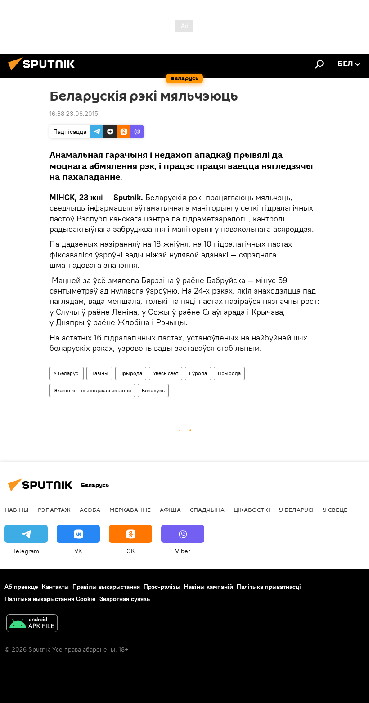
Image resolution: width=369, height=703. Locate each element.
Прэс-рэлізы (162, 587)
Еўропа (198, 373)
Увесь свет (165, 373)
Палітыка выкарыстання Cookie (50, 599)
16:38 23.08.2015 (74, 114)
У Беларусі (67, 373)
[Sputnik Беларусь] (44, 72)
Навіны (99, 373)
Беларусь (153, 390)
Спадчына (207, 509)
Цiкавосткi (252, 509)
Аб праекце (21, 587)
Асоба (90, 509)
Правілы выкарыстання (106, 587)
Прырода (130, 373)
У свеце (335, 509)
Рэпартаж (54, 509)
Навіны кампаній (208, 587)
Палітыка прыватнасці (269, 587)
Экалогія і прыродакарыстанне (92, 390)
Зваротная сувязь (124, 599)
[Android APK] (32, 624)
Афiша (170, 509)
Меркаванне (130, 509)
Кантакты (55, 587)
